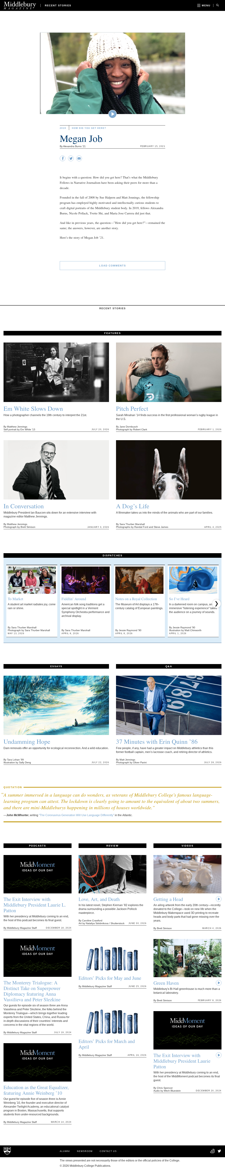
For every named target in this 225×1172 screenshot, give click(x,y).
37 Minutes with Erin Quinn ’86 (157, 741)
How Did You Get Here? (89, 128)
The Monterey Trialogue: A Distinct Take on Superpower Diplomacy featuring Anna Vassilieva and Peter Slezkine (32, 991)
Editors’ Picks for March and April (107, 1044)
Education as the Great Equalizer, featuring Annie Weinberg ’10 (36, 1090)
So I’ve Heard (179, 599)
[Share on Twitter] (71, 160)
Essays (56, 666)
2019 (63, 128)
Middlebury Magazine (20, 5)
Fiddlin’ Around (74, 599)
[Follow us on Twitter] (219, 1151)
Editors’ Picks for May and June (110, 978)
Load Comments (112, 265)
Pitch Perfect (132, 408)
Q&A (168, 666)
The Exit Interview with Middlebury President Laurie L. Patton (35, 904)
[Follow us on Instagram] (212, 1152)
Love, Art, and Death (99, 899)
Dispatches (112, 555)
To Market (15, 599)
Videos (187, 845)
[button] (8, 603)
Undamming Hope (27, 741)
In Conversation (24, 505)
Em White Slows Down (33, 408)
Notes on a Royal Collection (136, 599)
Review (112, 845)
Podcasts (37, 845)
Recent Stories (58, 5)
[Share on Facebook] (62, 160)
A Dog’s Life (132, 505)
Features (112, 333)
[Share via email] (79, 160)
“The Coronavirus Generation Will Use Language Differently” (76, 815)
